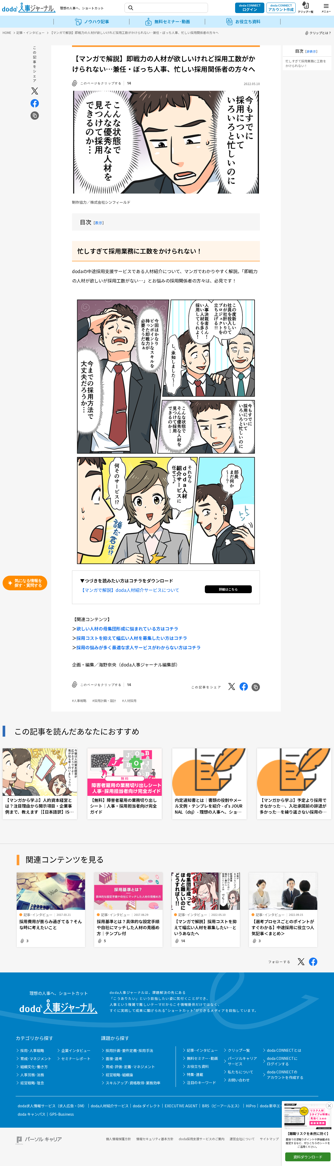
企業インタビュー (76, 1050)
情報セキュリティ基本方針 (155, 1139)
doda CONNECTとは (284, 1050)
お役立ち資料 (198, 1066)
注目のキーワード (201, 1082)
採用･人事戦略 (32, 1050)
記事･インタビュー (202, 1050)
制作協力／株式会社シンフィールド (101, 202)
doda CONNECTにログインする (282, 1061)
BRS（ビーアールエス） (222, 1105)
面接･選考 (114, 1058)
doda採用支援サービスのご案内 (201, 1139)
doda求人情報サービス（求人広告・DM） (52, 1105)
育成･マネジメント (35, 1058)
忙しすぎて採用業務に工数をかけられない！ (305, 63)
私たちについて (240, 1071)
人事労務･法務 (32, 1074)
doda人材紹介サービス (110, 1105)
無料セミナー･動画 (202, 1058)
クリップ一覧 (239, 1050)
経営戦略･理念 (32, 1082)
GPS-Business (62, 1114)
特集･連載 (195, 1074)
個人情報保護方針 (118, 1139)
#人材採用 (129, 700)
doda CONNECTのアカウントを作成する (285, 1074)
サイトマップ (269, 1139)
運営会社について (242, 1139)
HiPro (251, 1105)
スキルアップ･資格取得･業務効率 (133, 1082)
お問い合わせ (239, 1080)
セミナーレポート (76, 1058)
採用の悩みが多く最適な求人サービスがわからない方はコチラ (138, 647)
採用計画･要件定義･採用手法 (129, 1050)
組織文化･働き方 (34, 1066)
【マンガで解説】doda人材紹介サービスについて (129, 590)
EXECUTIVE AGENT (181, 1105)
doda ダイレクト (146, 1105)
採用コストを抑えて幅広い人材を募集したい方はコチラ (131, 638)
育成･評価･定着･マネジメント (130, 1066)
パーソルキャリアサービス (242, 1061)
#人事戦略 (79, 700)
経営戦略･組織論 (119, 1074)
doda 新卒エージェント (279, 1105)
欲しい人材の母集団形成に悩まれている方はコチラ (127, 628)
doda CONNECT (250, 7)
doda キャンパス (31, 1114)
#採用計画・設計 (104, 700)
